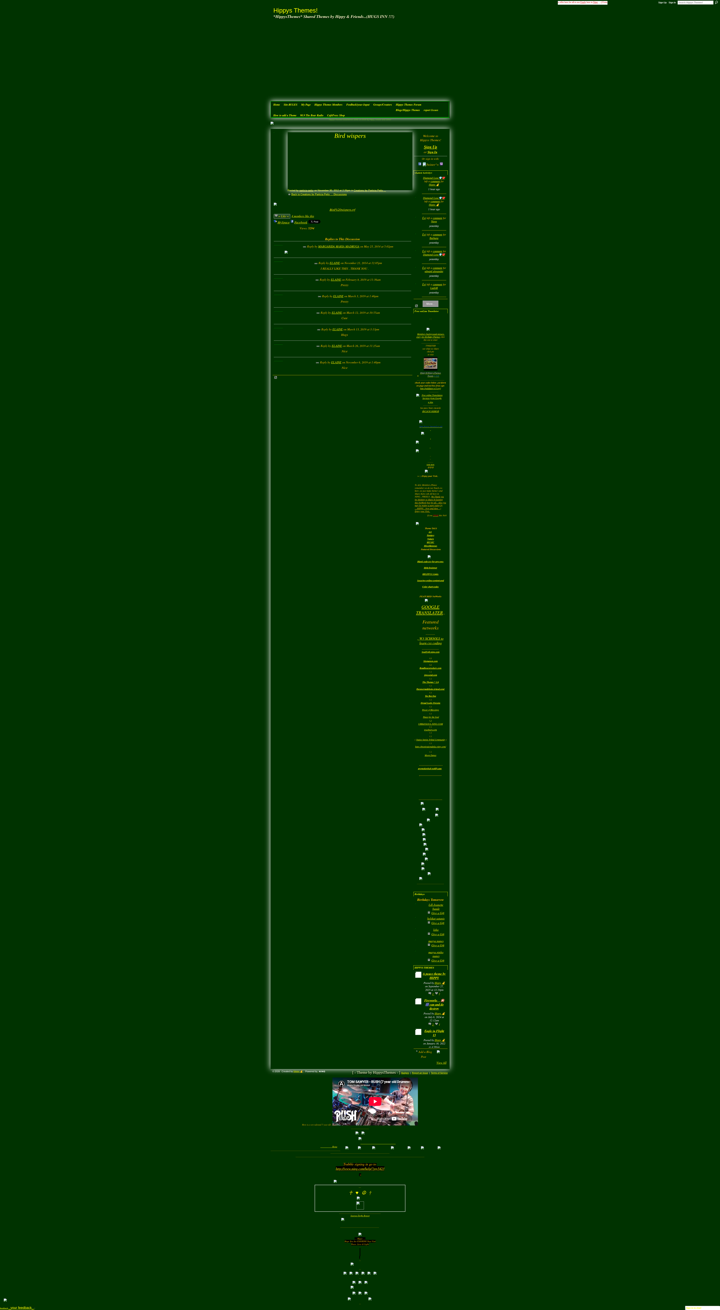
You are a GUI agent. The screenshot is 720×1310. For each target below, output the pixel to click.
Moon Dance (430, 755)
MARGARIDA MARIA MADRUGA (338, 246)
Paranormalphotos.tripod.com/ (430, 689)
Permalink (304, 247)
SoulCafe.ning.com (431, 651)
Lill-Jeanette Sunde (436, 906)
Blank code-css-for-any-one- (430, 561)
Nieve (434, 221)
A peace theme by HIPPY (434, 976)
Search (716, 2)
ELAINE (335, 263)
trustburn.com (430, 729)
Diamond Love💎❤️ (434, 178)
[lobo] (419, 935)
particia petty (306, 190)
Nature (430, 538)
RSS (276, 377)
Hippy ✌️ (434, 184)
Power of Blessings (430, 709)
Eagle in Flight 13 (434, 1033)
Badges (405, 1073)
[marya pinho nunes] (419, 958)
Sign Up (662, 2)
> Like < (283, 216)
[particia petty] (279, 143)
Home (334, 1146)
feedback (17, 1308)
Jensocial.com (430, 675)
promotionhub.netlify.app (430, 768)
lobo (436, 930)
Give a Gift (437, 913)
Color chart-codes (430, 586)
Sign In (672, 2)
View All (441, 1063)
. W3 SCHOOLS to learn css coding (430, 640)
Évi (424, 218)
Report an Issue (420, 1073)
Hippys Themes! (295, 10)
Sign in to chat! (693, 1308)
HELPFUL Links (430, 574)
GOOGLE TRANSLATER (429, 609)
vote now (430, 464)
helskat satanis (436, 918)
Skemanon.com (430, 661)
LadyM (434, 288)
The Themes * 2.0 (430, 682)
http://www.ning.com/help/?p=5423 (360, 1168)
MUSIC (430, 542)
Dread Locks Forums (430, 703)
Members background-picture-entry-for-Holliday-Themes (430, 335)
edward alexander (434, 271)
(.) (431, 720)
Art (430, 531)
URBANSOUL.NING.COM (430, 723)
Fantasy (430, 535)
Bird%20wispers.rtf (342, 209)
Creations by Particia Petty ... (370, 190)
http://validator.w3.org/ (430, 388)
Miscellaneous (430, 545)
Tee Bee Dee (430, 696)
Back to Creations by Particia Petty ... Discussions (319, 194)
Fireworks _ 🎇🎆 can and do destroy (434, 1004)
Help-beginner (430, 567)
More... (430, 303)
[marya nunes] (419, 947)
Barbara (434, 238)
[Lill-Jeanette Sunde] (419, 911)
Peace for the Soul (431, 716)
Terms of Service (439, 1073)
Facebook (300, 222)
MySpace (284, 222)
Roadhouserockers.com (430, 668)
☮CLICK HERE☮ (430, 411)
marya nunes (436, 941)
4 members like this (303, 216)
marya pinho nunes (435, 954)
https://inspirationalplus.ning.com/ (430, 746)
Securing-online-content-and (430, 580)
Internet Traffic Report (360, 1215)
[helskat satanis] (419, 924)
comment (435, 181)
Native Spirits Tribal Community (430, 739)
